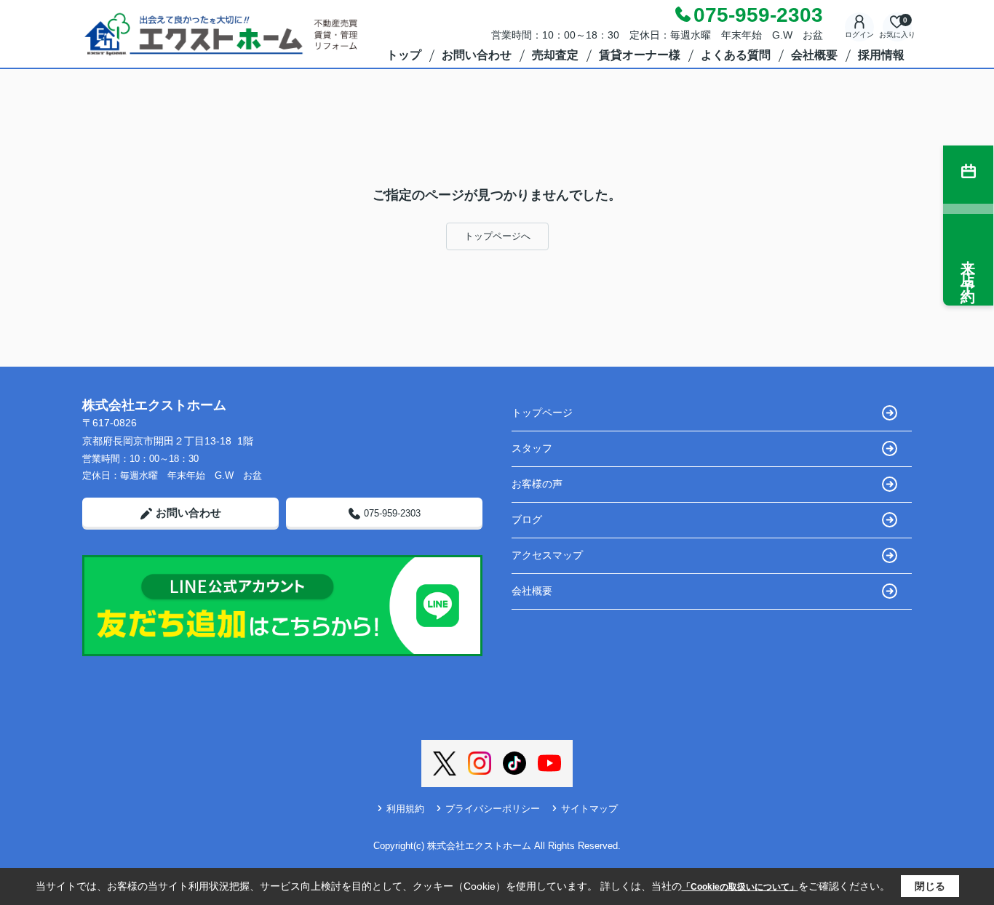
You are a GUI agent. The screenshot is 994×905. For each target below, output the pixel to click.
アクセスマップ (547, 555)
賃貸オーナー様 (639, 55)
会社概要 (814, 55)
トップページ (542, 412)
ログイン (859, 35)
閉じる (930, 886)
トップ (403, 55)
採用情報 (881, 55)
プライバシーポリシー (492, 808)
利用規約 (405, 808)
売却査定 (555, 55)
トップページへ (497, 236)
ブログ (527, 519)
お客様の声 (537, 484)
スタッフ (532, 448)
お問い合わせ (477, 55)
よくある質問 (736, 55)
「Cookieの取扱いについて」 (740, 887)
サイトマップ (589, 808)
